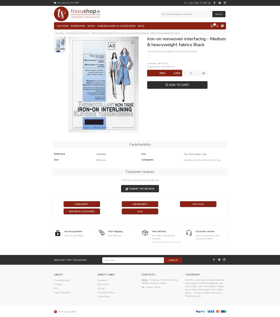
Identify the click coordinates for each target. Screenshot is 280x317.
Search (218, 14)
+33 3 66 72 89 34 (199, 3)
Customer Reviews (106, 292)
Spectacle (198, 204)
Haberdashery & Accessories (77, 33)
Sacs (140, 211)
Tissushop (59, 33)
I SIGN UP (173, 260)
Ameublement (140, 204)
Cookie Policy (104, 296)
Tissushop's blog (62, 280)
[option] (60, 46)
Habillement (82, 204)
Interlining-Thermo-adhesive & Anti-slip (108, 33)
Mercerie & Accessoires (82, 211)
